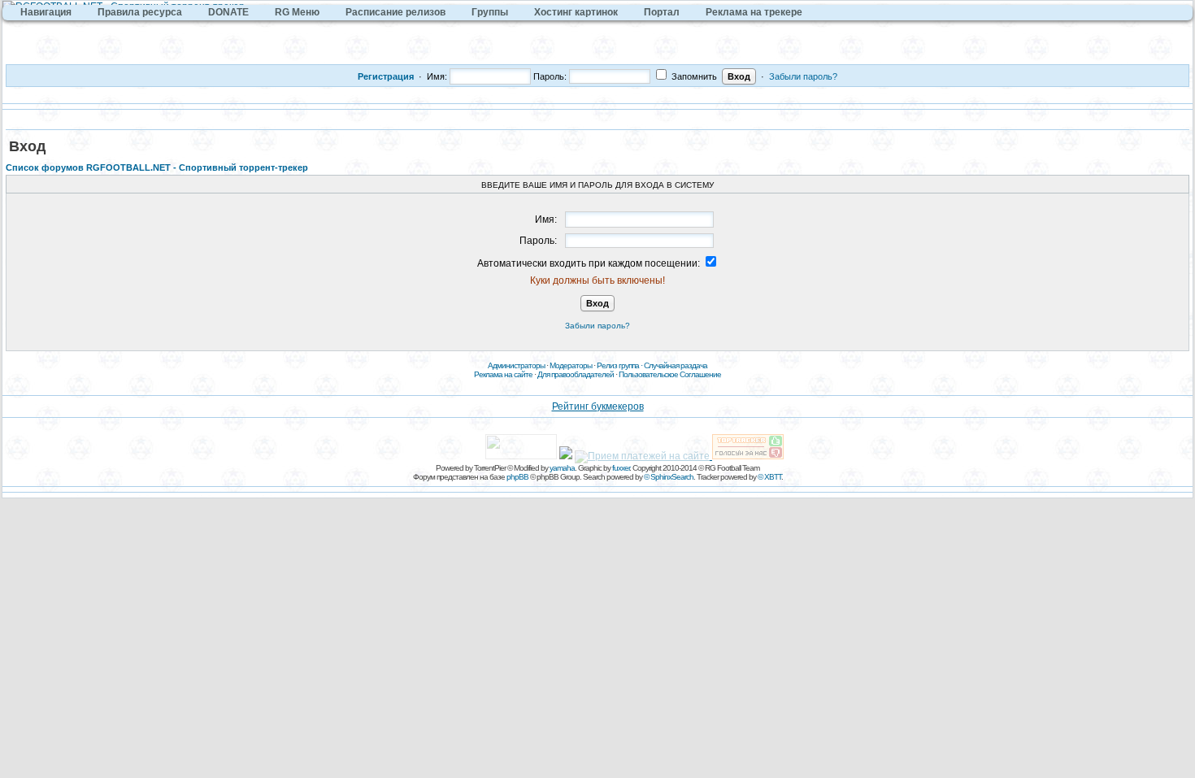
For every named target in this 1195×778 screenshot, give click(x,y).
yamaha (562, 467)
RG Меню (297, 12)
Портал (662, 12)
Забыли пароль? (803, 76)
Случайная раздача (675, 365)
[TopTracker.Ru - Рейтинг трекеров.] (748, 456)
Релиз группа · (620, 365)
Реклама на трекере (754, 12)
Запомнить (693, 76)
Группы (489, 12)
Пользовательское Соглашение (670, 374)
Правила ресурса (140, 12)
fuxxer (620, 467)
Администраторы (516, 365)
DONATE (228, 12)
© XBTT (769, 476)
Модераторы (571, 365)
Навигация (46, 12)
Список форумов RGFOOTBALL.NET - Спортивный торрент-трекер (157, 167)
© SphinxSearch (668, 476)
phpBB (517, 476)
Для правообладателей (575, 374)
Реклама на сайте (503, 374)
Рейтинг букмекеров (598, 406)
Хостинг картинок (576, 12)
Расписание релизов (395, 12)
